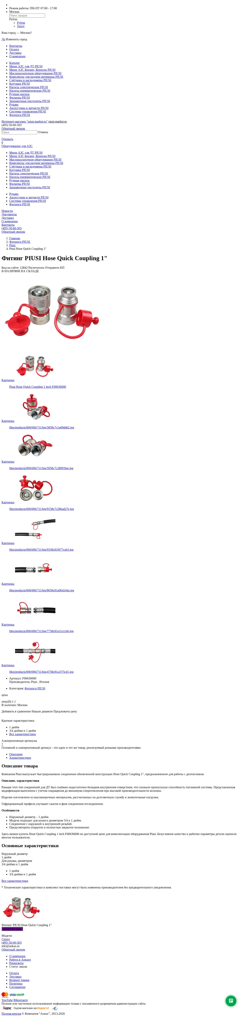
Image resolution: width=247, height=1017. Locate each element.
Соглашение (17, 987)
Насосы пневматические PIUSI (29, 90)
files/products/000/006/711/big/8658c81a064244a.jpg (41, 590)
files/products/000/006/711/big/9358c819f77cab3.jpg (41, 549)
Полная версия (11, 1013)
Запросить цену (12, 928)
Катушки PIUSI (19, 83)
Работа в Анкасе (20, 959)
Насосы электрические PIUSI (28, 87)
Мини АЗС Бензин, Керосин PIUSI (32, 69)
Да (3, 39)
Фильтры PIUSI (19, 97)
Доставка (15, 52)
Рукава (13, 104)
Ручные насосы (19, 94)
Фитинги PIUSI (19, 115)
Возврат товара (19, 980)
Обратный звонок (13, 128)
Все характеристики (22, 734)
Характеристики (20, 757)
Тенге (21, 26)
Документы (9, 214)
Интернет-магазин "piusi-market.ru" (25, 121)
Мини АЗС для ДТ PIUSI (25, 66)
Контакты (15, 45)
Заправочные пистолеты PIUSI (29, 101)
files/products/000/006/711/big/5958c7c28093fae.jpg (41, 468)
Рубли (21, 22)
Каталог (14, 62)
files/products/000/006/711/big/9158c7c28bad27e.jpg (41, 509)
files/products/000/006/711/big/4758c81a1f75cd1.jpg (41, 671)
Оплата (14, 49)
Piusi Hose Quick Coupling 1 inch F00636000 (37, 386)
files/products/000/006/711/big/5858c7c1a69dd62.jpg (41, 427)
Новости (7, 211)
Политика (15, 983)
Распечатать (36, 267)
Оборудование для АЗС (17, 146)
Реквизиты (16, 963)
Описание (16, 754)
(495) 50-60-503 (12, 228)
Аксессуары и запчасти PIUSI (28, 108)
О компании (17, 56)
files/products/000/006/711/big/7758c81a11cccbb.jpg (41, 631)
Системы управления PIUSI (27, 111)
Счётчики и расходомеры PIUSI (30, 80)
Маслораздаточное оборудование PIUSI (35, 73)
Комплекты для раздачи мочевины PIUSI (36, 76)
